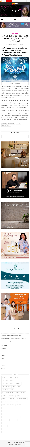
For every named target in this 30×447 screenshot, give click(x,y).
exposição (19, 404)
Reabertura (5, 423)
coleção (11, 395)
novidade (13, 419)
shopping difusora (6, 125)
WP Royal (18, 444)
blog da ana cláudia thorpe (10, 392)
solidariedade (13, 426)
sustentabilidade (7, 429)
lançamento (16, 410)
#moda (4, 377)
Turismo (14, 432)
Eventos (3, 348)
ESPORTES (15, 1)
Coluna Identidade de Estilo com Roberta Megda (13, 338)
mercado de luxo (7, 416)
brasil (23, 392)
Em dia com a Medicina (7, 342)
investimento (6, 410)
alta (16, 377)
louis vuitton (6, 413)
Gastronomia (6, 407)
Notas (3, 358)
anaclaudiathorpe (7, 129)
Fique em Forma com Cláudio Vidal (9, 352)
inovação (21, 407)
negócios (5, 419)
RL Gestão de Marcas (19, 442)
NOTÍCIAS (9, 1)
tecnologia (5, 432)
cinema (4, 395)
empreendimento (22, 398)
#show (11, 377)
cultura (18, 395)
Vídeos (3, 368)
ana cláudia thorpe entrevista (11, 383)
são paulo (18, 429)
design (4, 398)
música (17, 416)
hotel (14, 407)
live (24, 410)
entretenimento (11, 123)
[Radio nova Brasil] (15, 27)
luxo (14, 413)
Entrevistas (4, 345)
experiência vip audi (8, 404)
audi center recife (7, 389)
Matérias (3, 355)
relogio (20, 423)
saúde (4, 426)
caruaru (4, 123)
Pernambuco (21, 419)
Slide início (3, 365)
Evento (17, 401)
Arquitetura (6, 386)
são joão (18, 123)
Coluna (3, 332)
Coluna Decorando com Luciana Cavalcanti (11, 335)
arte (13, 386)
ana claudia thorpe (8, 380)
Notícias (15, 33)
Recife (13, 423)
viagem (21, 432)
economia (11, 398)
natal (23, 416)
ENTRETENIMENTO (22, 1)
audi (19, 386)
